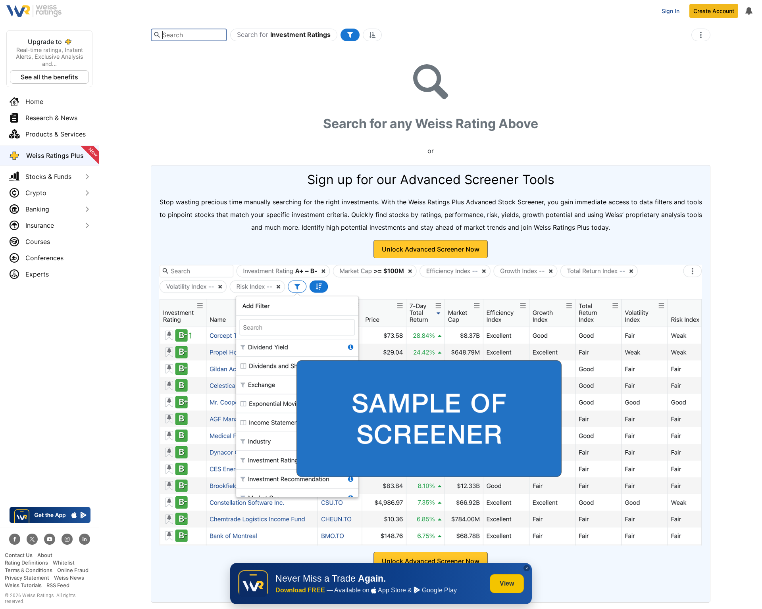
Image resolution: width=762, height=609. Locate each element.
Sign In (670, 11)
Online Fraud (73, 570)
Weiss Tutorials (23, 585)
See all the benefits (49, 77)
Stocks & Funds (48, 176)
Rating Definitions (26, 562)
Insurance (39, 225)
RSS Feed (57, 585)
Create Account (713, 11)
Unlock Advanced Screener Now (430, 249)
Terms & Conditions (28, 570)
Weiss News (69, 577)
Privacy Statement (27, 577)
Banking (37, 209)
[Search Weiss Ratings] (157, 35)
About (44, 555)
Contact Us (19, 555)
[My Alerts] (748, 11)
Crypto (35, 193)
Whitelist (64, 562)
